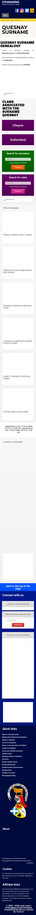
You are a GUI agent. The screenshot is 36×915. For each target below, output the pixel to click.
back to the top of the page (18, 587)
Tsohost (20, 912)
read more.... (30, 863)
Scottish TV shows (8, 773)
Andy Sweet (25, 906)
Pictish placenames (9, 764)
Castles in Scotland (9, 748)
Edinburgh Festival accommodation (14, 737)
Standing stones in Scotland (12, 756)
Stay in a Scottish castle (10, 734)
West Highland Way (9, 775)
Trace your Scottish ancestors (12, 751)
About (6, 828)
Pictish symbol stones (9, 762)
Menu (5, 15)
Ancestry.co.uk (7, 53)
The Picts (5, 759)
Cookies (7, 869)
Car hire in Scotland (9, 742)
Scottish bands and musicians (12, 767)
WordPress (20, 910)
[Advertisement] (19, 566)
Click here (28, 876)
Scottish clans (7, 753)
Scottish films (7, 770)
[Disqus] (18, 472)
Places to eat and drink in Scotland (14, 745)
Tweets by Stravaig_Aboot (9, 639)
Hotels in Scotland (8, 740)
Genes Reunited (23, 53)
